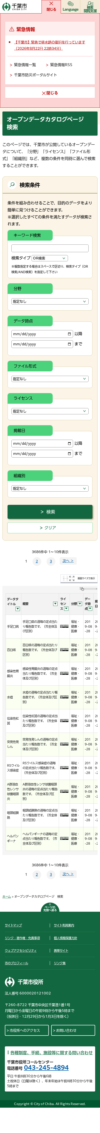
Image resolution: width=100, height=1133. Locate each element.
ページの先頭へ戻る (50, 908)
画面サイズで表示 (86, 578)
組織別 (19, 476)
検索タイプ (21, 258)
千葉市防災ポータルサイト (35, 75)
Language (71, 9)
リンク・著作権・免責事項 (22, 938)
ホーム (6, 896)
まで (78, 344)
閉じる (51, 9)
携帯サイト (61, 950)
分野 (17, 289)
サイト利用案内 (64, 925)
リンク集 (60, 963)
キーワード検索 (27, 235)
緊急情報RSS (61, 65)
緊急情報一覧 (25, 65)
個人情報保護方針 (65, 938)
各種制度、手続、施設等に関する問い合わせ (51, 1053)
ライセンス (23, 398)
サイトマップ (13, 925)
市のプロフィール (16, 963)
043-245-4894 (46, 1067)
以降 (78, 334)
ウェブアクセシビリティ (21, 950)
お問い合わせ (66, 1030)
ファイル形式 (25, 366)
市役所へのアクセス (25, 1030)
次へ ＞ (68, 561)
